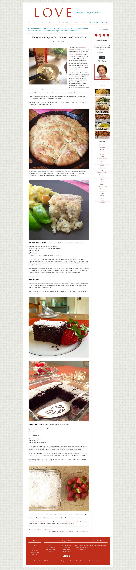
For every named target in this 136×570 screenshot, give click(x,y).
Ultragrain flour (86, 531)
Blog (35, 545)
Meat (102, 179)
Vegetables (102, 202)
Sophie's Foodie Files (66, 551)
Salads (102, 189)
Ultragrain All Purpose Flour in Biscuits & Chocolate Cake (59, 37)
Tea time (102, 198)
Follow (102, 57)
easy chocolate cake (69, 531)
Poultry (102, 184)
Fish (102, 170)
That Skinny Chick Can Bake (82, 547)
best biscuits (62, 531)
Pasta (102, 182)
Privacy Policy (79, 561)
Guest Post (102, 175)
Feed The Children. (69, 523)
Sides (102, 193)
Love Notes (34, 554)
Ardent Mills (56, 531)
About (34, 547)
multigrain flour (79, 531)
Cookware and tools (102, 158)
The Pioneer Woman (82, 549)
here (40, 523)
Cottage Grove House (51, 549)
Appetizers (102, 145)
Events (102, 165)
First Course (102, 168)
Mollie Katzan (75, 283)
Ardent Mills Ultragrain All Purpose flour (38, 521)
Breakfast (36, 529)
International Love (35, 552)
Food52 (51, 551)
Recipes (34, 548)
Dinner (102, 163)
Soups (102, 195)
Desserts (43, 529)
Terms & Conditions (97, 561)
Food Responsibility (102, 172)
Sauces (102, 191)
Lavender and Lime (66, 545)
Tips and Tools (34, 550)
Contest (102, 154)
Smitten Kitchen (66, 549)
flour (74, 531)
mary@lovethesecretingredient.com (99, 545)
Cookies (102, 156)
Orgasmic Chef (66, 547)
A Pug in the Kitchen (51, 547)
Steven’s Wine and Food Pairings (82, 545)
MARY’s (70, 521)
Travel (102, 200)
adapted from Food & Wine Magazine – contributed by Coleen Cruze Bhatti (65, 242)
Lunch (102, 177)
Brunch (39, 529)
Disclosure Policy (88, 561)
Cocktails (102, 152)
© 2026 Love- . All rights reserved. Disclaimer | (60, 561)
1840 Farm (51, 545)
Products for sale (48, 529)
